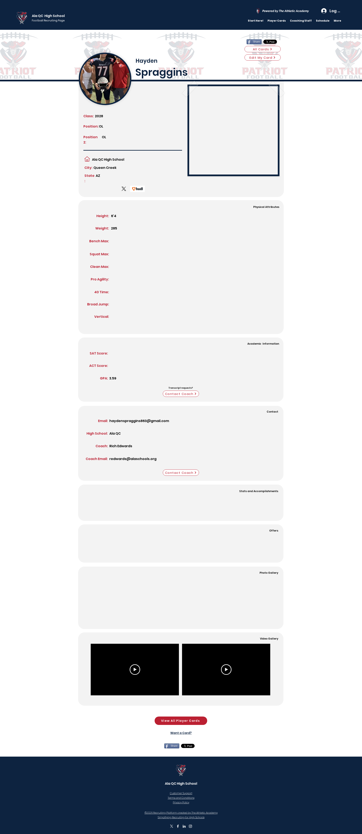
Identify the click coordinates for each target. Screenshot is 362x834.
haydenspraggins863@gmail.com (139, 420)
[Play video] (135, 669)
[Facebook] (178, 826)
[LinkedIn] (184, 826)
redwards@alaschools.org (132, 458)
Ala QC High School (48, 15)
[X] (171, 826)
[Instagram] (190, 826)
